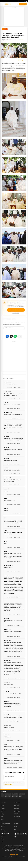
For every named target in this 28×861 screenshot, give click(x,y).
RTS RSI (2, 841)
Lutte (2, 816)
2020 (24, 794)
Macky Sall (4, 319)
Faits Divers (3, 817)
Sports (2, 813)
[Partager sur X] (11, 336)
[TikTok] (26, 1)
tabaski (13, 319)
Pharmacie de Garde (17, 810)
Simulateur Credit (17, 816)
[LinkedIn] (26, 834)
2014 (20, 796)
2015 (17, 796)
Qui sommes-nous (17, 825)
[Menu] (2, 4)
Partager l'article (16, 313)
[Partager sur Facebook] (7, 336)
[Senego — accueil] (7, 4)
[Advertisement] (14, 17)
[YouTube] (24, 1)
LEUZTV (2, 829)
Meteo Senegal (16, 805)
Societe (2, 805)
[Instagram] (23, 834)
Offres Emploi (16, 814)
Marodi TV (2, 826)
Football (2, 814)
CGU (15, 829)
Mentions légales (12, 850)
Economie (2, 808)
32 (22, 39)
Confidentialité (20, 850)
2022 (17, 794)
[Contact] (18, 1)
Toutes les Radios (4, 835)
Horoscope (16, 813)
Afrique (2, 821)
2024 (9, 794)
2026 (2, 794)
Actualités (4, 29)
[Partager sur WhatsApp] (15, 336)
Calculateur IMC (17, 811)
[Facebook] (20, 1)
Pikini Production (4, 831)
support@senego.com (18, 849)
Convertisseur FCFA (17, 804)
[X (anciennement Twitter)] (22, 1)
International (3, 810)
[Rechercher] (17, 4)
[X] (18, 834)
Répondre (18, 387)
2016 (13, 796)
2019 (2, 796)
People (2, 811)
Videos (2, 819)
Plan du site (7, 850)
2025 (6, 794)
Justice (2, 807)
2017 (9, 796)
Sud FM (2, 839)
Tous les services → (17, 817)
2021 (20, 794)
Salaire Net (16, 807)
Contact (15, 826)
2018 (6, 796)
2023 (13, 794)
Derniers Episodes (4, 825)
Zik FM (2, 838)
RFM (1, 836)
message (9, 319)
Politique (2, 804)
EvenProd (2, 828)
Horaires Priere (16, 808)
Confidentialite (16, 828)
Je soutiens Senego (16, 310)
